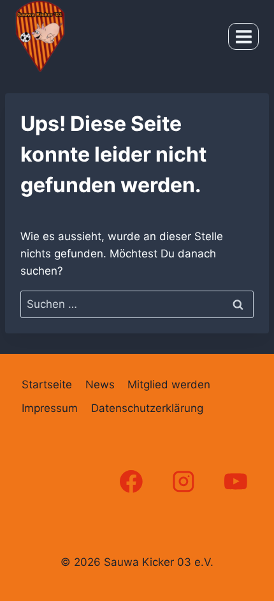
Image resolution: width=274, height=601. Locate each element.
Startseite (47, 384)
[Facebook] (131, 482)
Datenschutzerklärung (147, 408)
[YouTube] (236, 482)
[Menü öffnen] (243, 36)
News (100, 384)
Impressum (50, 408)
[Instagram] (183, 482)
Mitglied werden (168, 384)
